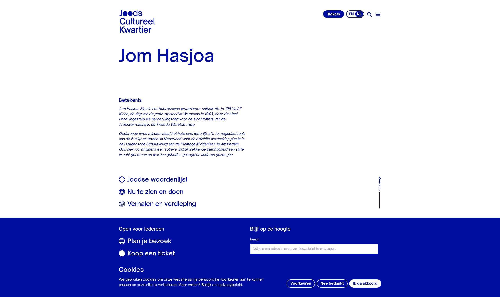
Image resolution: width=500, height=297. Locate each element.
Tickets (333, 14)
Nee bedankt (332, 283)
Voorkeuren (300, 283)
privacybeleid (231, 285)
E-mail (254, 239)
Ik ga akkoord (365, 283)
